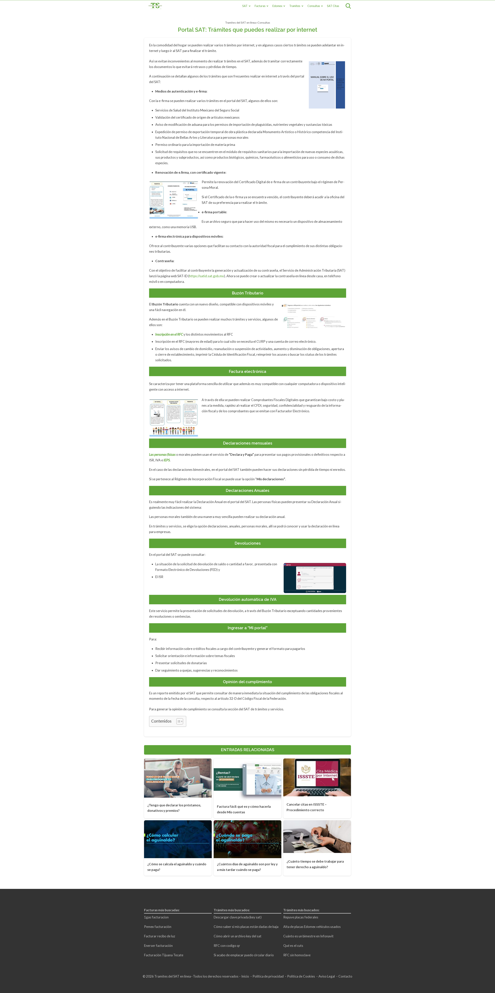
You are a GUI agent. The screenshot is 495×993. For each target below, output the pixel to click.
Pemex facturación (157, 927)
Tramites (294, 6)
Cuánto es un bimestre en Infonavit (308, 936)
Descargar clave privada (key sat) (238, 917)
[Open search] (348, 6)
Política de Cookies (301, 976)
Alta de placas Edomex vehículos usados (312, 927)
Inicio (245, 976)
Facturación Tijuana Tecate (163, 955)
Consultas (313, 6)
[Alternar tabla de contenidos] (177, 721)
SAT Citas (333, 6)
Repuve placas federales (300, 917)
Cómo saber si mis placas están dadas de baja (246, 927)
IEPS (167, 460)
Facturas (260, 6)
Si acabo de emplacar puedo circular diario (244, 955)
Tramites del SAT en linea (240, 22)
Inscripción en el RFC (169, 334)
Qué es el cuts (293, 946)
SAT (245, 6)
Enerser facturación (158, 946)
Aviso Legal (326, 976)
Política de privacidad (268, 976)
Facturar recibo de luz (159, 936)
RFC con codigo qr (227, 946)
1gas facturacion (156, 917)
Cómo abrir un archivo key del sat (237, 936)
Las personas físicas (162, 454)
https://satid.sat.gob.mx (206, 276)
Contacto (345, 976)
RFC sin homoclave (297, 955)
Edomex (277, 6)
